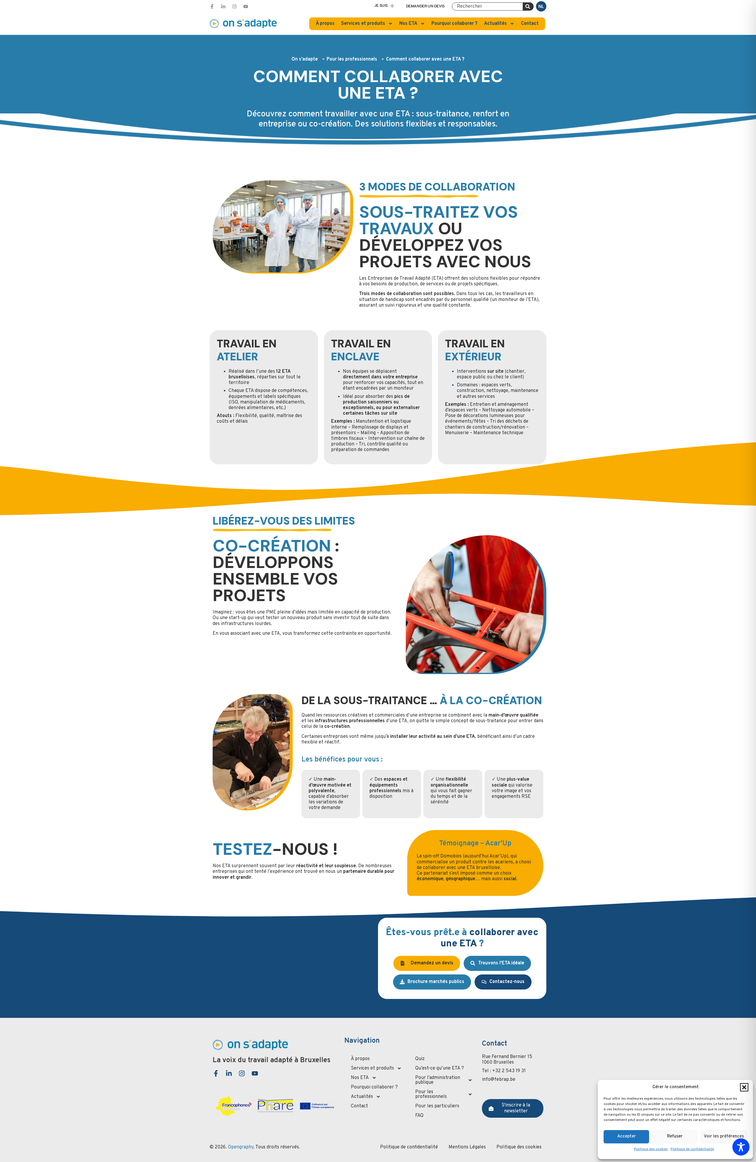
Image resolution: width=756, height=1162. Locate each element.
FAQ (419, 1116)
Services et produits (363, 24)
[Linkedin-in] (223, 6)
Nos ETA (408, 24)
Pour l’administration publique (437, 1080)
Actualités (495, 24)
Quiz (420, 1059)
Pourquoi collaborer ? (454, 24)
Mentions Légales (467, 1147)
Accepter (626, 1136)
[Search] (528, 6)
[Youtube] (245, 6)
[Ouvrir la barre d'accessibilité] (741, 1147)
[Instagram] (234, 6)
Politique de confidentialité (692, 1149)
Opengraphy (240, 1147)
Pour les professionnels (431, 1094)
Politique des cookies (651, 1149)
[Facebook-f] (212, 6)
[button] (744, 1087)
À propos (325, 24)
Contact (530, 24)
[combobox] (487, 6)
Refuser (674, 1136)
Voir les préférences (724, 1136)
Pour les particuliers (437, 1106)
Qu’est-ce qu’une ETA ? (439, 1068)
